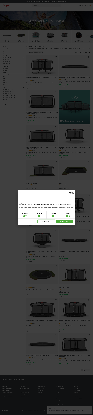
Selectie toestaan (46, 221)
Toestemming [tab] (27, 196)
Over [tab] (65, 196)
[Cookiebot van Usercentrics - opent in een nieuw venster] (68, 193)
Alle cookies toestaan (64, 221)
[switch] (39, 216)
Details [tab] (46, 196)
